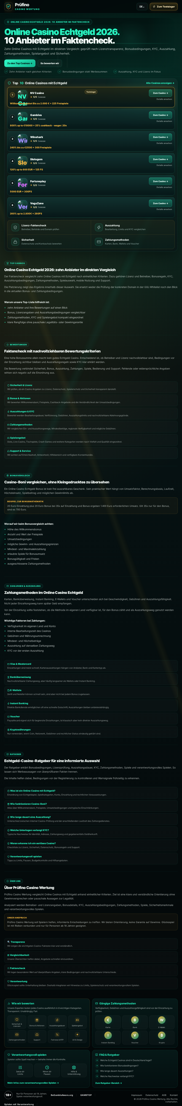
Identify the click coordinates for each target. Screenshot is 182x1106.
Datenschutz (152, 1095)
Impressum (136, 1095)
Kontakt (174, 1095)
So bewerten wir (50, 63)
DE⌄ (142, 6)
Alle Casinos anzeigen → (160, 83)
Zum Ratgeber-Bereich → (108, 1083)
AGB (164, 1095)
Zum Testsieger (166, 6)
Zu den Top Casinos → (19, 63)
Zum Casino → (160, 93)
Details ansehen (164, 99)
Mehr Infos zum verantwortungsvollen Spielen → (33, 1082)
